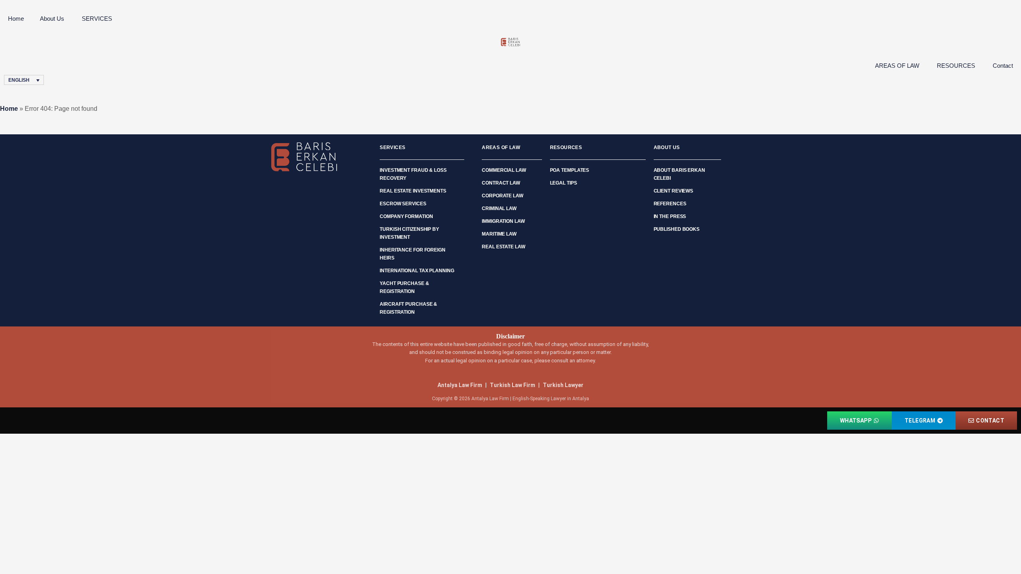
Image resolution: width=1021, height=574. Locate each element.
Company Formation (406, 216)
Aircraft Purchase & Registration (408, 308)
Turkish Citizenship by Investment (409, 233)
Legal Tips (563, 183)
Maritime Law (499, 234)
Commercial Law (504, 170)
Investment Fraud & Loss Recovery (413, 174)
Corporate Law (502, 196)
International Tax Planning (417, 270)
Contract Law (501, 183)
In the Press (670, 216)
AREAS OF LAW (897, 65)
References (670, 203)
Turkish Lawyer (563, 385)
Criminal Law (499, 208)
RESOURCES (956, 65)
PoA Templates (569, 170)
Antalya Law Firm (460, 385)
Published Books (677, 229)
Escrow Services (403, 203)
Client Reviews (674, 191)
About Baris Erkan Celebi (679, 174)
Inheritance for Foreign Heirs (412, 254)
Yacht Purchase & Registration (404, 287)
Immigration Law (503, 221)
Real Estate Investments (413, 191)
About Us (52, 18)
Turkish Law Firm (512, 385)
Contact (1003, 65)
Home (16, 18)
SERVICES (97, 18)
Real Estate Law (503, 247)
